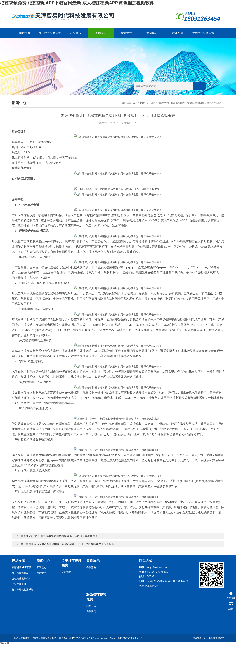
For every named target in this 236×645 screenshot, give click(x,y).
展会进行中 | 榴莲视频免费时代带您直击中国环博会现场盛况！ (62, 535)
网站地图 (4, 643)
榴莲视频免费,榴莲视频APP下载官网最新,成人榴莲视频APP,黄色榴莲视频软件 (77, 2)
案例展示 (151, 33)
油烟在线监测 (19, 584)
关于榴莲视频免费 (50, 33)
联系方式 (91, 605)
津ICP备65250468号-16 (80, 638)
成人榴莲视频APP (21, 573)
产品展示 (75, 33)
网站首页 (24, 33)
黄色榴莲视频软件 (21, 578)
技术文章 (126, 33)
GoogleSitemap (100, 638)
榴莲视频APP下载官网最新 (23, 567)
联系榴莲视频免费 (203, 33)
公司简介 (66, 572)
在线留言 (177, 33)
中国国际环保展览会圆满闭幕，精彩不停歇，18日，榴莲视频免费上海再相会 (70, 544)
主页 (135, 102)
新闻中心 (144, 102)
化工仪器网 (209, 638)
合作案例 (91, 567)
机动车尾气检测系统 (22, 589)
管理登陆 (219, 638)
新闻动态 (41, 567)
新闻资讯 (101, 33)
